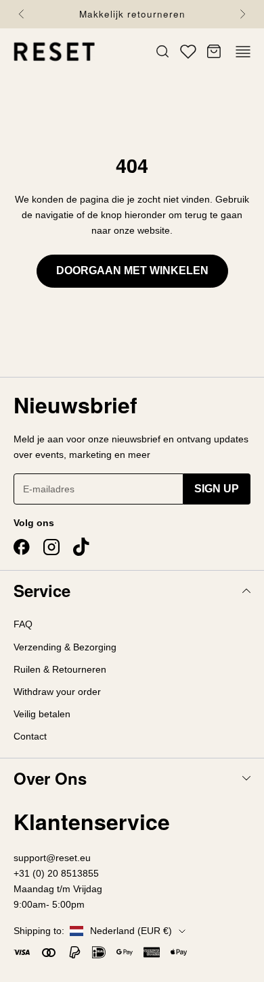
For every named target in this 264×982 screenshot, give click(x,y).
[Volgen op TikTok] (81, 547)
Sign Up (216, 488)
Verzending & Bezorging (65, 647)
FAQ (23, 624)
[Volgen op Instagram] (51, 547)
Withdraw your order (57, 691)
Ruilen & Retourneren (60, 669)
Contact (30, 736)
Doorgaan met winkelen (132, 270)
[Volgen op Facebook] (22, 547)
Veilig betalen (42, 713)
